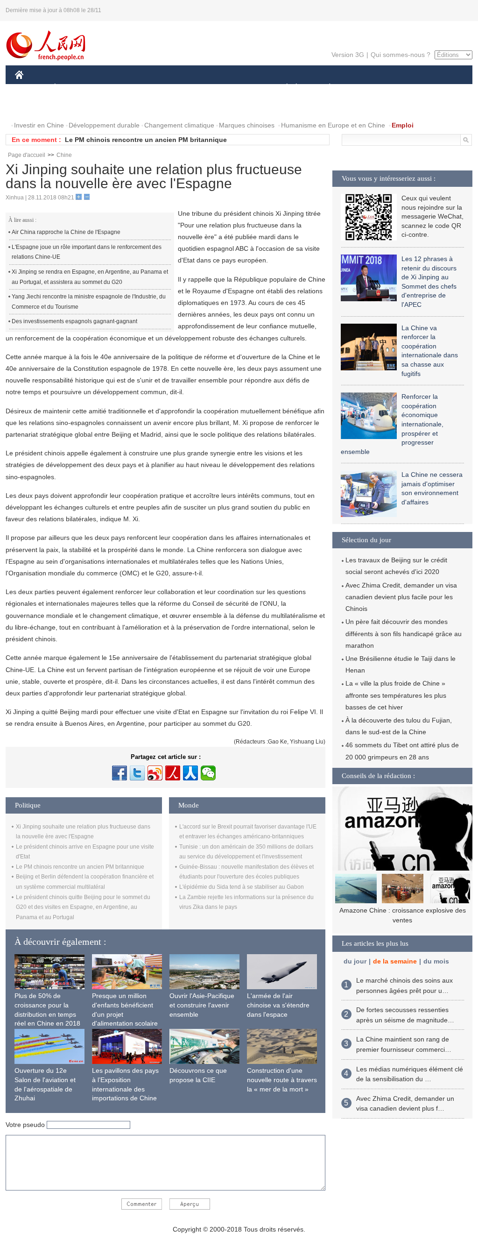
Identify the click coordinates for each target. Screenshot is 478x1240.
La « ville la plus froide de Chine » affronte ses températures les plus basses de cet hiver (395, 695)
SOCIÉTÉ (282, 88)
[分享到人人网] (190, 772)
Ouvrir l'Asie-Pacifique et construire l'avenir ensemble (201, 1005)
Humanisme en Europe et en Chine (333, 125)
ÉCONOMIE (72, 88)
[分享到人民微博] (172, 772)
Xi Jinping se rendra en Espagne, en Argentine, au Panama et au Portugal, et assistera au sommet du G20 (90, 277)
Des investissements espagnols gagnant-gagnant (74, 321)
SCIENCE (197, 88)
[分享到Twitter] (137, 772)
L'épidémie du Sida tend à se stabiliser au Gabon (241, 887)
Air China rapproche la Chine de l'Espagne (66, 232)
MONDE (116, 88)
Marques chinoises (246, 125)
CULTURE (240, 88)
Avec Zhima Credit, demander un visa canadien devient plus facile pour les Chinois (401, 596)
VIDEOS (73, 107)
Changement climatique (179, 125)
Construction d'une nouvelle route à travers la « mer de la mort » (282, 1079)
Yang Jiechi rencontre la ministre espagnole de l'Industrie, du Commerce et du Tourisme (89, 301)
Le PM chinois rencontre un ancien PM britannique (146, 139)
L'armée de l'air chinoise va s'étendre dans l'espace (278, 1005)
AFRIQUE (155, 88)
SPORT (362, 88)
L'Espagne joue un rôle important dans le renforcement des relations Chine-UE (87, 252)
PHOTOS (34, 107)
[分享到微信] (208, 772)
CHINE (31, 88)
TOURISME (403, 88)
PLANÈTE (325, 88)
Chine (64, 155)
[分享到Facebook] (119, 772)
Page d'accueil (26, 155)
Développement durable (104, 125)
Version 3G (347, 54)
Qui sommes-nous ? (400, 54)
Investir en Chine (39, 125)
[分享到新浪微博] (155, 772)
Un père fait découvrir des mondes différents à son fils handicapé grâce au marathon (403, 633)
